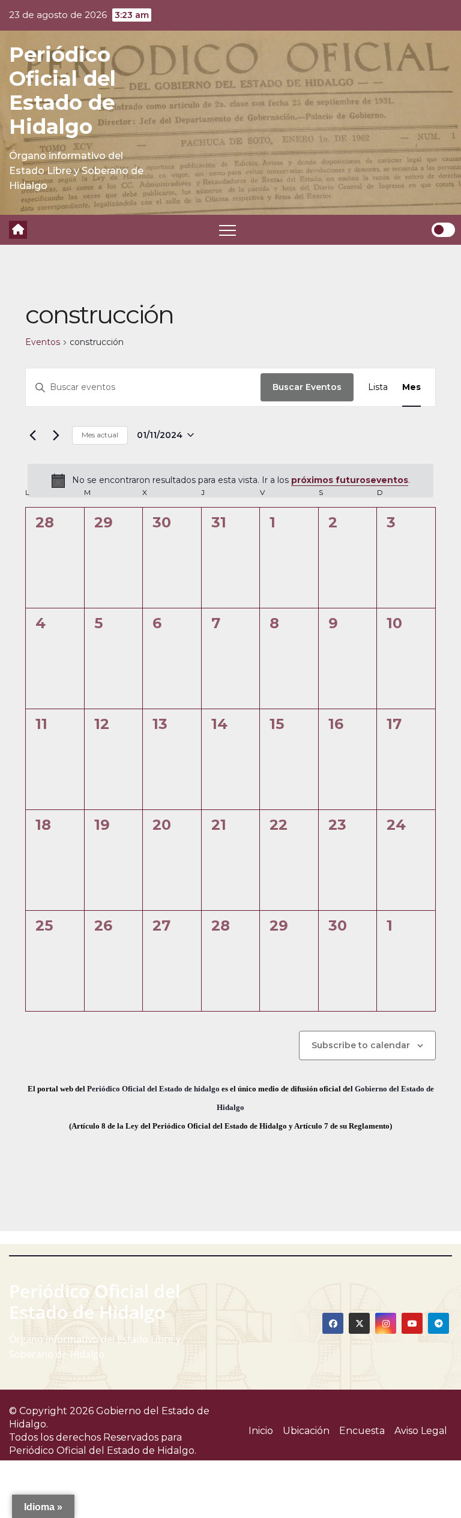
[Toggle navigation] (227, 230)
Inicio (261, 1430)
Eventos (42, 342)
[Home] (18, 230)
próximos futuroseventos (349, 480)
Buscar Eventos (307, 387)
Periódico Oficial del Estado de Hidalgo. (102, 1450)
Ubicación (306, 1430)
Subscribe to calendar (361, 1045)
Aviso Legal (420, 1430)
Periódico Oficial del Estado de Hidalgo (62, 90)
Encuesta (362, 1430)
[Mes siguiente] (56, 435)
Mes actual (100, 434)
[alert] (230, 480)
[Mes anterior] (32, 435)
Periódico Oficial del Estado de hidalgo (153, 1088)
